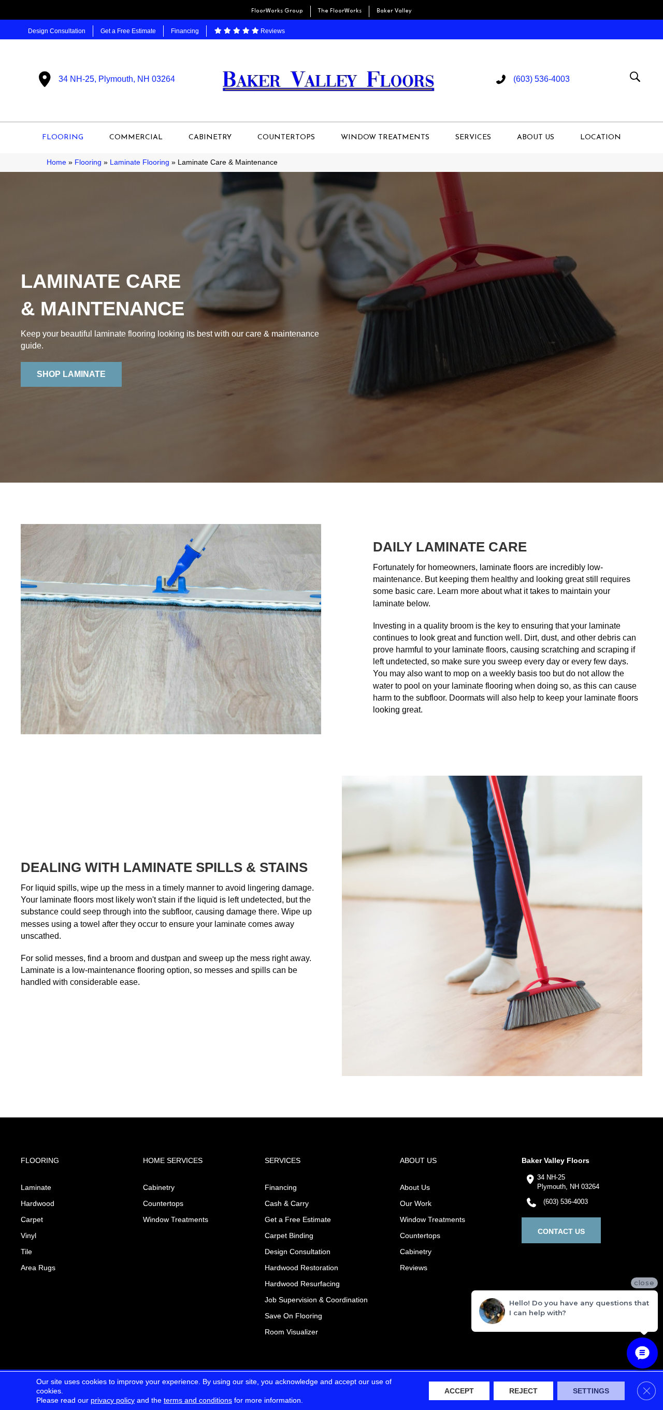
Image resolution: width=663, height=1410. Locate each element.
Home (56, 162)
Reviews (272, 31)
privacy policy (113, 1400)
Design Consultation (56, 31)
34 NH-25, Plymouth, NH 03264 (117, 79)
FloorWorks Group (277, 11)
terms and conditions (198, 1400)
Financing (185, 31)
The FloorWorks (340, 11)
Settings (591, 1391)
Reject (523, 1391)
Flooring (88, 162)
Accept (459, 1391)
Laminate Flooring (139, 162)
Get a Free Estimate (128, 31)
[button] (71, 374)
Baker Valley (394, 11)
